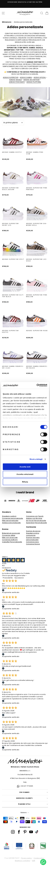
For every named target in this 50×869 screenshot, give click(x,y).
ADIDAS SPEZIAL (40, 77)
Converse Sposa (33, 544)
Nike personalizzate (10, 520)
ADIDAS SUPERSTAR (10, 77)
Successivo (19, 578)
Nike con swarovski (10, 537)
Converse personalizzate (12, 518)
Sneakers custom (9, 516)
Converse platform (10, 540)
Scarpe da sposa (33, 531)
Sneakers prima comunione (32, 534)
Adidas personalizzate (11, 523)
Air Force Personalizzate (36, 520)
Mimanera (6, 22)
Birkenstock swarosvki (11, 533)
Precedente (8, 578)
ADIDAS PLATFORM (33, 82)
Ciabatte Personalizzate (12, 542)
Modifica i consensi (22, 861)
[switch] (43, 434)
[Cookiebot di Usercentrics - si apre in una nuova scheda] (36, 385)
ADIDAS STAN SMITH (17, 82)
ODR (33, 861)
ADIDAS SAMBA (26, 77)
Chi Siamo (24, 792)
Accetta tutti (25, 467)
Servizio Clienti (24, 798)
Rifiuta (25, 482)
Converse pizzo (32, 542)
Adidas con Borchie (34, 518)
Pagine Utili (24, 804)
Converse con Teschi (34, 516)
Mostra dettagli (36, 459)
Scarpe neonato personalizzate (33, 538)
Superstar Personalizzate (36, 523)
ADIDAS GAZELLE (15, 80)
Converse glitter (8, 535)
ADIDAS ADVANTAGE (31, 80)
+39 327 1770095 (26, 786)
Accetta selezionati (25, 474)
